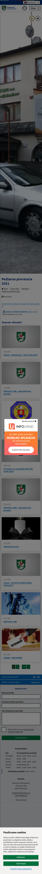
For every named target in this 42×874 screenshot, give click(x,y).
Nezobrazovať (28, 421)
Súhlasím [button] (21, 857)
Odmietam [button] (21, 863)
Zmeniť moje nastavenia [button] (21, 869)
